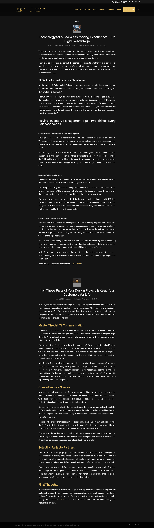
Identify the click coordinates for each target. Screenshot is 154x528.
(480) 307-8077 (121, 2)
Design (69, 299)
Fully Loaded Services (67, 45)
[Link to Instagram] (132, 1)
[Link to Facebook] (129, 1)
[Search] (138, 9)
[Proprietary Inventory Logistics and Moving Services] (77, 29)
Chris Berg (102, 45)
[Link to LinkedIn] (138, 1)
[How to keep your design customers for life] (77, 282)
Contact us (65, 499)
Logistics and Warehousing (85, 45)
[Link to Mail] (135, 1)
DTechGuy (77, 525)
